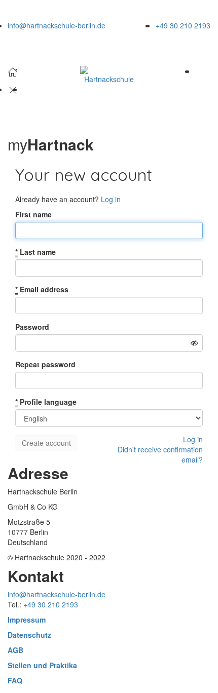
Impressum (27, 619)
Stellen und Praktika (42, 665)
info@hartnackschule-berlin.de (56, 25)
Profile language (46, 402)
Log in (111, 199)
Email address (41, 289)
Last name (35, 252)
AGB (15, 650)
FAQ (15, 680)
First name (33, 214)
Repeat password (45, 364)
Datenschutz (29, 635)
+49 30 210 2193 (183, 25)
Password (32, 327)
